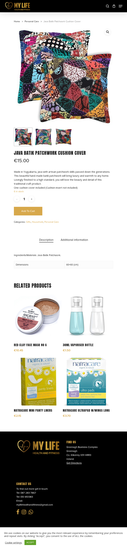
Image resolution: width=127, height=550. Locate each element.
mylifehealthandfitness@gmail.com (34, 504)
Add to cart (28, 211)
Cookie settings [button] (13, 542)
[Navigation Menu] (120, 6)
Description (46, 240)
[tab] (46, 240)
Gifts (28, 222)
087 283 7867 (28, 492)
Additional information (74, 240)
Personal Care (32, 21)
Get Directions (74, 463)
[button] (108, 32)
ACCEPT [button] (30, 542)
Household (37, 222)
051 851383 (27, 496)
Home (17, 21)
